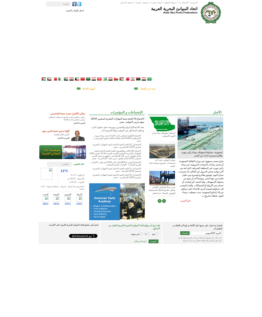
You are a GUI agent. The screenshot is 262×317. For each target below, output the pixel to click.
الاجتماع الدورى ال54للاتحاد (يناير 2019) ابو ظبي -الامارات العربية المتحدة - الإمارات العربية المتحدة (116, 163)
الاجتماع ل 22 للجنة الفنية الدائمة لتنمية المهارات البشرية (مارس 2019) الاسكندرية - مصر (117, 145)
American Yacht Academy (104, 199)
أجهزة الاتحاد (88, 88)
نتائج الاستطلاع (140, 241)
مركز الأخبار (128, 20)
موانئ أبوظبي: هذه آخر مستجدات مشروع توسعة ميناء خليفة (162, 163)
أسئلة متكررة (156, 2)
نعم (153, 234)
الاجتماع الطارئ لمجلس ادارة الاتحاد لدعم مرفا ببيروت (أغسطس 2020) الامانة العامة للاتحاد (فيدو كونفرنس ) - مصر (116, 138)
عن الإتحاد (186, 20)
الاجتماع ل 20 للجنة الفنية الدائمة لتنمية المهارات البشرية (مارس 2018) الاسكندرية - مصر (117, 176)
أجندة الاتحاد (168, 20)
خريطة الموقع (171, 2)
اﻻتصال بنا (183, 2)
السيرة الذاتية (79, 123)
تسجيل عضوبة (142, 2)
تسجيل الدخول (126, 2)
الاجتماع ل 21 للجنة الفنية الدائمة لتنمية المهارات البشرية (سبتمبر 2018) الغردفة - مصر (117, 169)
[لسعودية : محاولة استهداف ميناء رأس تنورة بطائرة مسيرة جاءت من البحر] (195, 133)
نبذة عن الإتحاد (147, 88)
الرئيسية (194, 2)
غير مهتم (135, 234)
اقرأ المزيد (185, 200)
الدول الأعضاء (148, 20)
